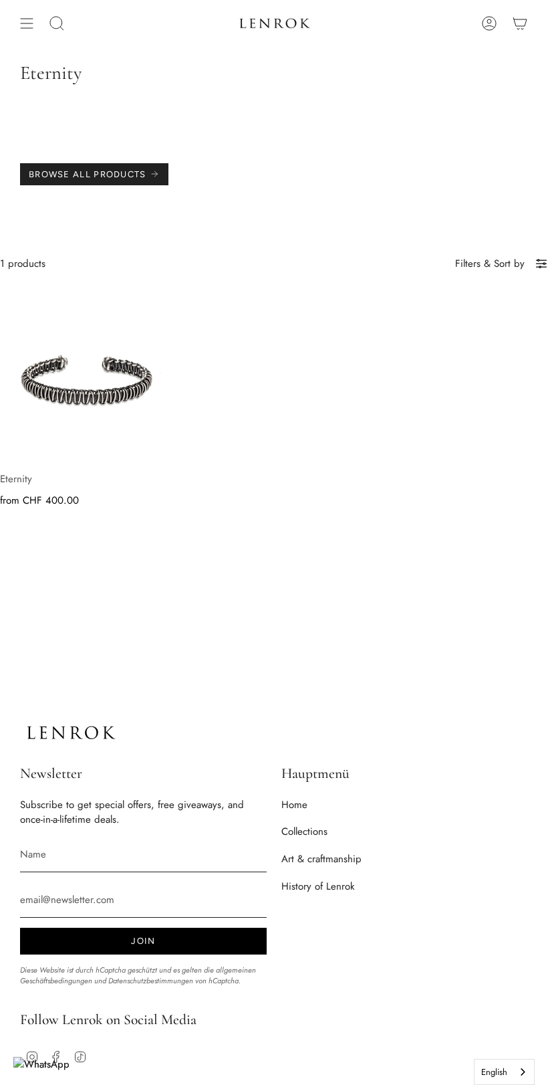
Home (294, 804)
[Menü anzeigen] (26, 23)
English (494, 1072)
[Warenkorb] (520, 23)
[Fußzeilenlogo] (70, 733)
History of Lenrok (318, 886)
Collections (304, 831)
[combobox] (504, 1072)
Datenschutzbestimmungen (150, 980)
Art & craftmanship (321, 859)
